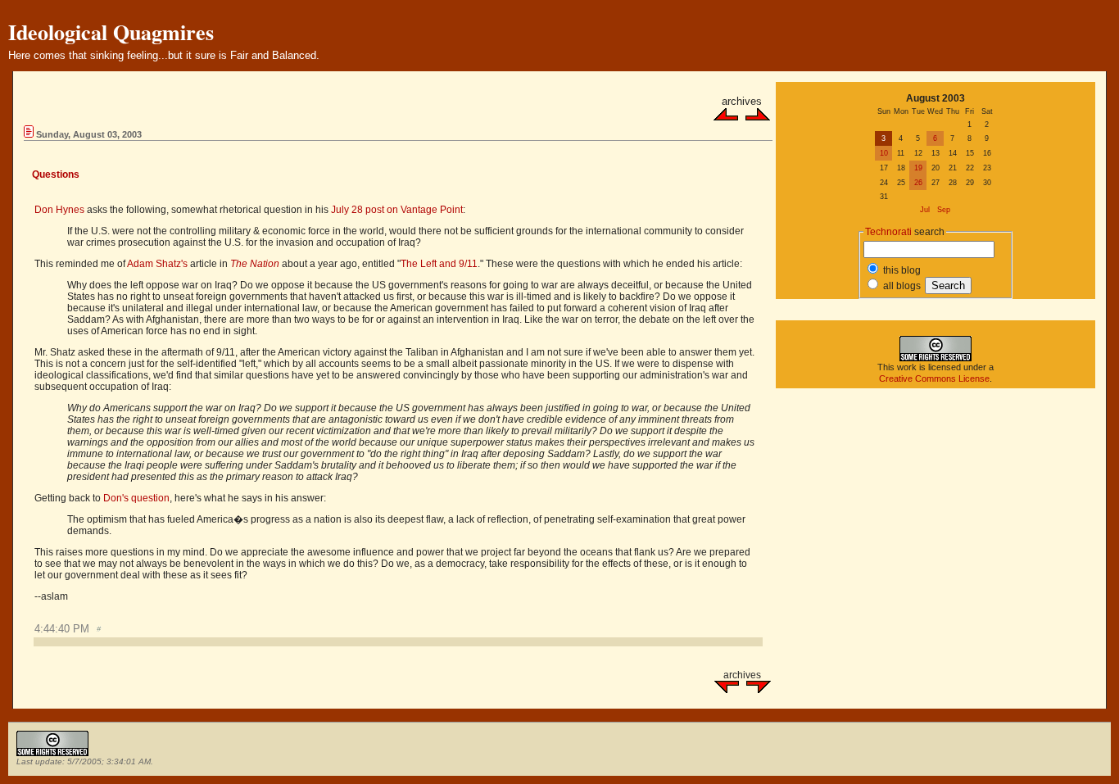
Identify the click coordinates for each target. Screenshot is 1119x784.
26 (918, 183)
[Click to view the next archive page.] (757, 117)
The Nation (254, 264)
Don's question (136, 498)
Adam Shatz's (157, 264)
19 (918, 168)
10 (884, 153)
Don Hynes (59, 209)
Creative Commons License (934, 378)
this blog (901, 270)
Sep (943, 210)
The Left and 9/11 (439, 264)
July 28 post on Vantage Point (397, 209)
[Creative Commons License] (935, 358)
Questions (55, 174)
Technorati (888, 232)
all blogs (901, 286)
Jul (925, 210)
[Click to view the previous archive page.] (726, 117)
